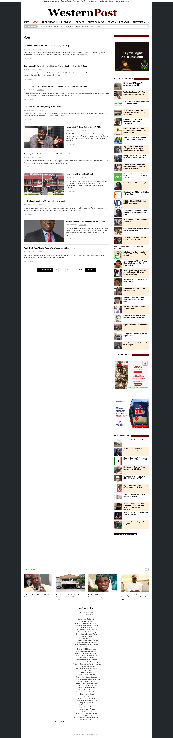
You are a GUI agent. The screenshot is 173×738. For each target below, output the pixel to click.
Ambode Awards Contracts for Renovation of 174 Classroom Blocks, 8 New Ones (134, 167)
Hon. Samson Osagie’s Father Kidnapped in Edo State (134, 468)
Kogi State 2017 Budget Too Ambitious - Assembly (133, 84)
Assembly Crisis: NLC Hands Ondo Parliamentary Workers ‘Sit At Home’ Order (69, 26)
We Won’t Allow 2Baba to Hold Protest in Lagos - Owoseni (134, 138)
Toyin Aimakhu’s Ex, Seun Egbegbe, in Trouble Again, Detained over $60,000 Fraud (133, 149)
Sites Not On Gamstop (86, 638)
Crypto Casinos (86, 673)
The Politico (48, 22)
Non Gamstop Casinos (86, 658)
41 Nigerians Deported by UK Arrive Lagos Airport (44, 201)
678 (80, 270)
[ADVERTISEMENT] (131, 375)
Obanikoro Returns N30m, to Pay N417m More (42, 106)
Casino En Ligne (86, 636)
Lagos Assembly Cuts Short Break (79, 174)
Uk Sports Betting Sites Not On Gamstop (86, 664)
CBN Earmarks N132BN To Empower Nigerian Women (133, 450)
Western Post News (92, 734)
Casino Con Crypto (86, 715)
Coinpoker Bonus (86, 711)
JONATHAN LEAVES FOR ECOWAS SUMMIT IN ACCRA (136, 514)
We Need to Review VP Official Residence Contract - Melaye (134, 93)
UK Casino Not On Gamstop (86, 632)
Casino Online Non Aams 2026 (86, 700)
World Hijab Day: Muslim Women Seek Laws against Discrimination (51, 248)
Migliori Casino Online (86, 694)
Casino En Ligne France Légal (86, 685)
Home (26, 22)
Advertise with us (60, 4)
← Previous (45, 270)
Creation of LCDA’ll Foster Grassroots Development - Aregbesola (132, 121)
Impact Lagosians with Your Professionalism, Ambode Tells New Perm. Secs (134, 130)
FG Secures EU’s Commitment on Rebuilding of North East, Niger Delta (135, 212)
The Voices (139, 22)
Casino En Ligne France (86, 698)
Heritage (79, 22)
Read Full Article (28, 59)
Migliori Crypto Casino (86, 690)
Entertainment (96, 22)
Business (66, 22)
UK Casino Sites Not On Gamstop (86, 625)
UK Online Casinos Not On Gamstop (86, 640)
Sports (112, 22)
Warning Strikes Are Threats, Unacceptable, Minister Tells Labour (50, 153)
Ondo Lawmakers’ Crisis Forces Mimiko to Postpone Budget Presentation (135, 263)
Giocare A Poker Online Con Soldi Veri (87, 705)
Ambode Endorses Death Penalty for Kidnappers (85, 221)
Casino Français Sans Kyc (86, 681)
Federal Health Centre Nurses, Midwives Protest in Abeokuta (134, 316)
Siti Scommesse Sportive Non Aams (86, 718)
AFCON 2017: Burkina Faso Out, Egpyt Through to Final (135, 238)
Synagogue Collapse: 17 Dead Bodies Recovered (134, 495)
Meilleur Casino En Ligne (86, 675)
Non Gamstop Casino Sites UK (86, 630)
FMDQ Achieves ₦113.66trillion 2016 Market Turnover (134, 202)
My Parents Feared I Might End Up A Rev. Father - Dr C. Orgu (135, 486)
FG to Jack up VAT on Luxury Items (136, 183)
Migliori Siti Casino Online (86, 617)
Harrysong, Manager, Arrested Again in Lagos (134, 307)
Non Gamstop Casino (86, 621)
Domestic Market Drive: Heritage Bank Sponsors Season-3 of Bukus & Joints (136, 176)
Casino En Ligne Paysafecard (86, 713)
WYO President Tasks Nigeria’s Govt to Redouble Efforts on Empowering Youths (56, 86)
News (35, 22)
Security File (48, 4)
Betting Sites (86, 670)
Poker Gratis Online (86, 720)
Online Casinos (86, 627)
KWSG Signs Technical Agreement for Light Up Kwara (136, 102)
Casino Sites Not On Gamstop (86, 643)
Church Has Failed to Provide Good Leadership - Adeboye (47, 45)
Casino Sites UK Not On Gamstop (86, 662)
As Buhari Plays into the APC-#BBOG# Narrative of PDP (134, 477)
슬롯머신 (86, 696)
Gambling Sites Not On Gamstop (86, 623)
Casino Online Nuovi (86, 615)
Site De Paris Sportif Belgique (86, 677)
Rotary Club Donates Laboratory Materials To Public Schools (135, 157)
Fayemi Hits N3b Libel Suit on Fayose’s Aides (83, 126)
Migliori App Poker (86, 703)
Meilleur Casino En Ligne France (86, 634)
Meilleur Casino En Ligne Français (86, 683)
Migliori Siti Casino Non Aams (86, 668)
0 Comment (96, 26)
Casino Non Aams (86, 612)
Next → (91, 270)
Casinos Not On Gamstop (86, 619)
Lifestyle (124, 22)
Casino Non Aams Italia (86, 666)
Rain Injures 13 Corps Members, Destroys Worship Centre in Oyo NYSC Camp (55, 65)
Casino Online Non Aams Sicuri (86, 692)
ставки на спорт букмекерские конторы (86, 679)
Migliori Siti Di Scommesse (86, 649)
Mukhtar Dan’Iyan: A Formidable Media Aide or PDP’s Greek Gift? (135, 459)
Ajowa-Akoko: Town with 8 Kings (135, 440)
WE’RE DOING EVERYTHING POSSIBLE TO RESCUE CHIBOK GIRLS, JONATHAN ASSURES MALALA (135, 506)
